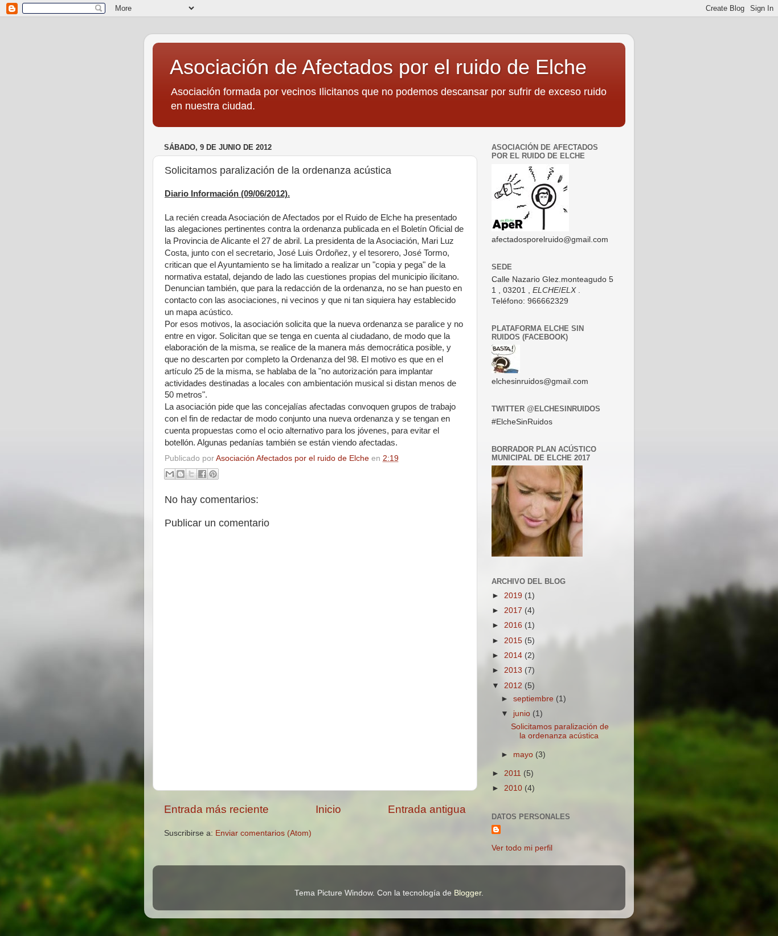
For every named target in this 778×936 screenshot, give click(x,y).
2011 (513, 773)
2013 (514, 670)
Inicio (328, 809)
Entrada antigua (427, 809)
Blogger (467, 893)
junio (523, 713)
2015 (514, 640)
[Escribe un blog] (180, 474)
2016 (514, 625)
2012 (514, 685)
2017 (514, 610)
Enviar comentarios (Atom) (263, 833)
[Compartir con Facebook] (202, 474)
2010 (514, 788)
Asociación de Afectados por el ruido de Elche (378, 67)
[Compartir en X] (191, 474)
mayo (524, 754)
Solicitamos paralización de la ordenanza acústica (560, 731)
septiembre (534, 698)
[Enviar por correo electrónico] (169, 474)
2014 (514, 655)
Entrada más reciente (216, 809)
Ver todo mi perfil (522, 848)
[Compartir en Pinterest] (213, 474)
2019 (514, 595)
